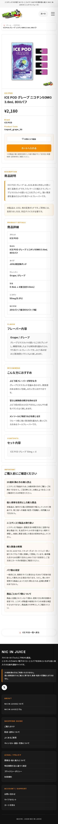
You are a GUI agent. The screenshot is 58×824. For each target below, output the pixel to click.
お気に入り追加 (30, 139)
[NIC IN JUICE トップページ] (12, 13)
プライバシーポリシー (13, 771)
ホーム (8, 25)
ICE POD (17, 25)
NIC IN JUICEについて (14, 704)
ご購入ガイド (9, 726)
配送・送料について (12, 732)
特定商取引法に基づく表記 (15, 766)
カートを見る (9, 805)
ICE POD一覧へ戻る (29, 632)
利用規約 (8, 777)
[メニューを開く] (53, 14)
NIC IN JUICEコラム (13, 709)
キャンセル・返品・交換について (16, 743)
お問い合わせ (9, 794)
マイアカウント (10, 799)
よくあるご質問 (10, 738)
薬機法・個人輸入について (14, 760)
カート (43, 14)
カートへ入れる (29, 148)
